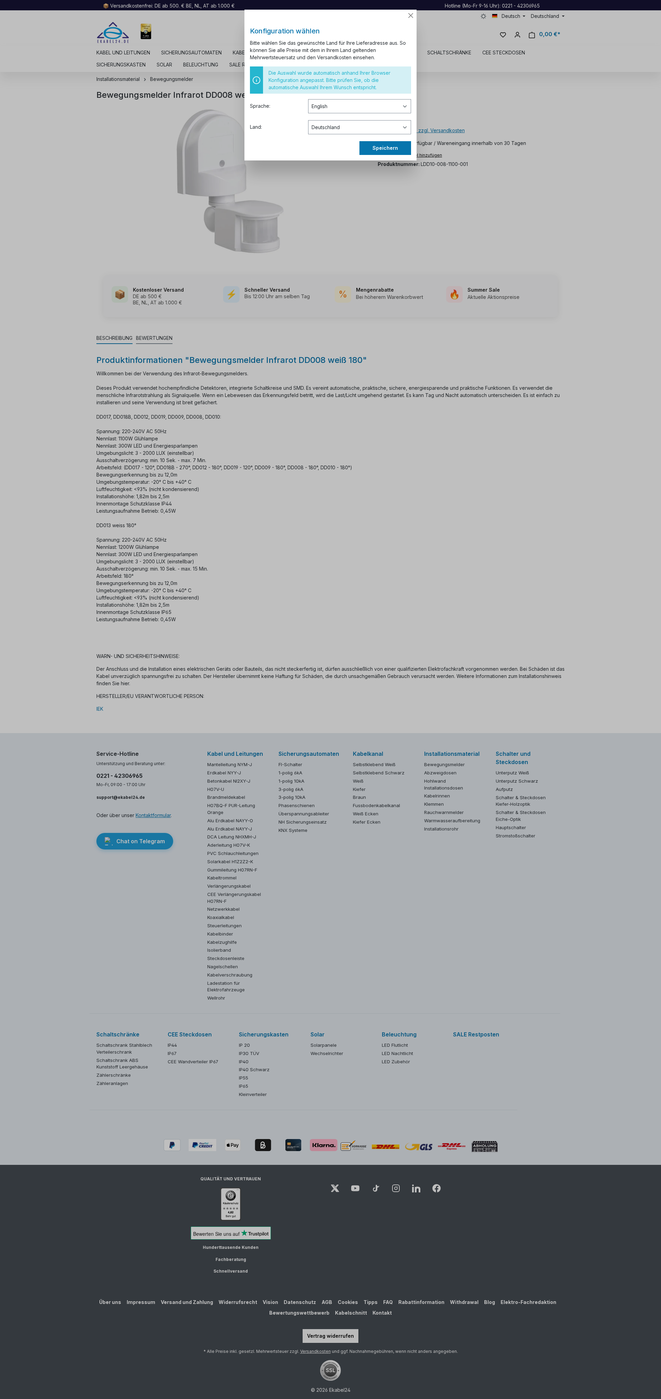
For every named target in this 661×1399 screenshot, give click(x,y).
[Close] (411, 15)
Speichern (385, 148)
